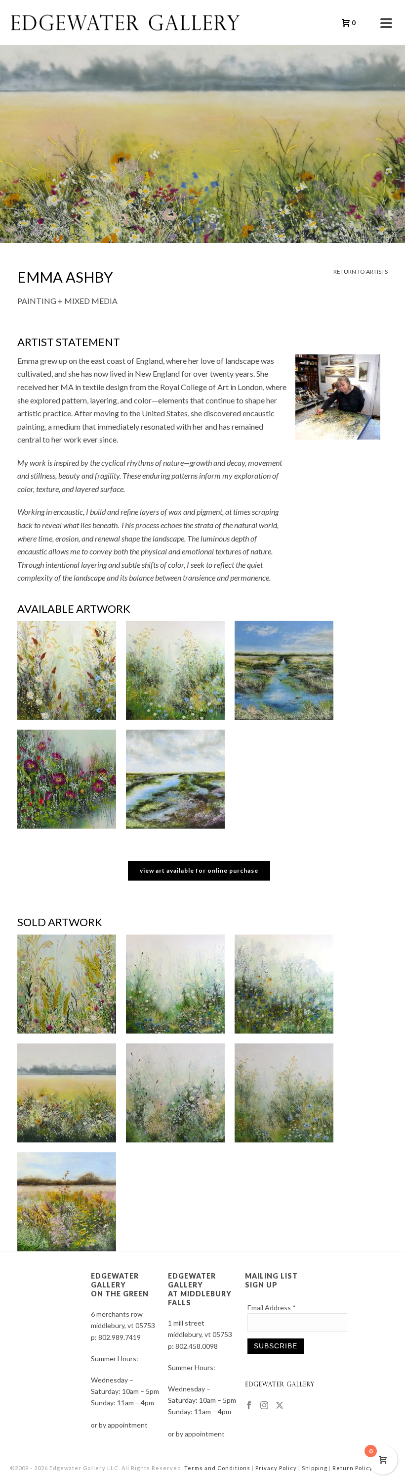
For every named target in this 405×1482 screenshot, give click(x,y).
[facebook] (249, 1405)
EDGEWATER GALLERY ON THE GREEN (120, 1285)
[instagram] (264, 1405)
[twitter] (280, 1405)
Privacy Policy (276, 1468)
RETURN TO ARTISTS (360, 271)
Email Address (271, 1307)
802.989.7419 (119, 1337)
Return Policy (352, 1468)
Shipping (314, 1468)
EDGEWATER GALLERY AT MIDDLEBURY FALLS (200, 1289)
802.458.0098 (196, 1346)
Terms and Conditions (217, 1468)
